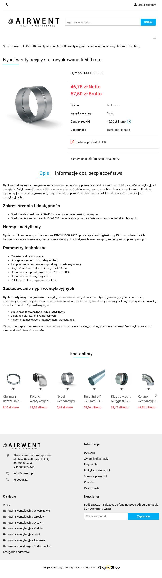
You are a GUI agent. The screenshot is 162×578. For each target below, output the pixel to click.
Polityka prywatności (97, 470)
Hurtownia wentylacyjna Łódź (21, 534)
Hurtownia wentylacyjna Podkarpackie (27, 546)
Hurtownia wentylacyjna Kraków (23, 528)
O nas (6, 504)
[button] (92, 444)
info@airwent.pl (23, 473)
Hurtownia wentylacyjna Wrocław (23, 516)
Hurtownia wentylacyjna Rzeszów (24, 540)
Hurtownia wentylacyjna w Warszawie (26, 510)
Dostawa (89, 452)
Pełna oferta (92, 488)
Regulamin (91, 464)
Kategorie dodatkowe (16, 552)
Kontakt (89, 482)
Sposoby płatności (95, 476)
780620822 (20, 479)
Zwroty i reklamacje (96, 458)
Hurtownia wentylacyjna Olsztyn (23, 522)
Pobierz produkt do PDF (91, 142)
